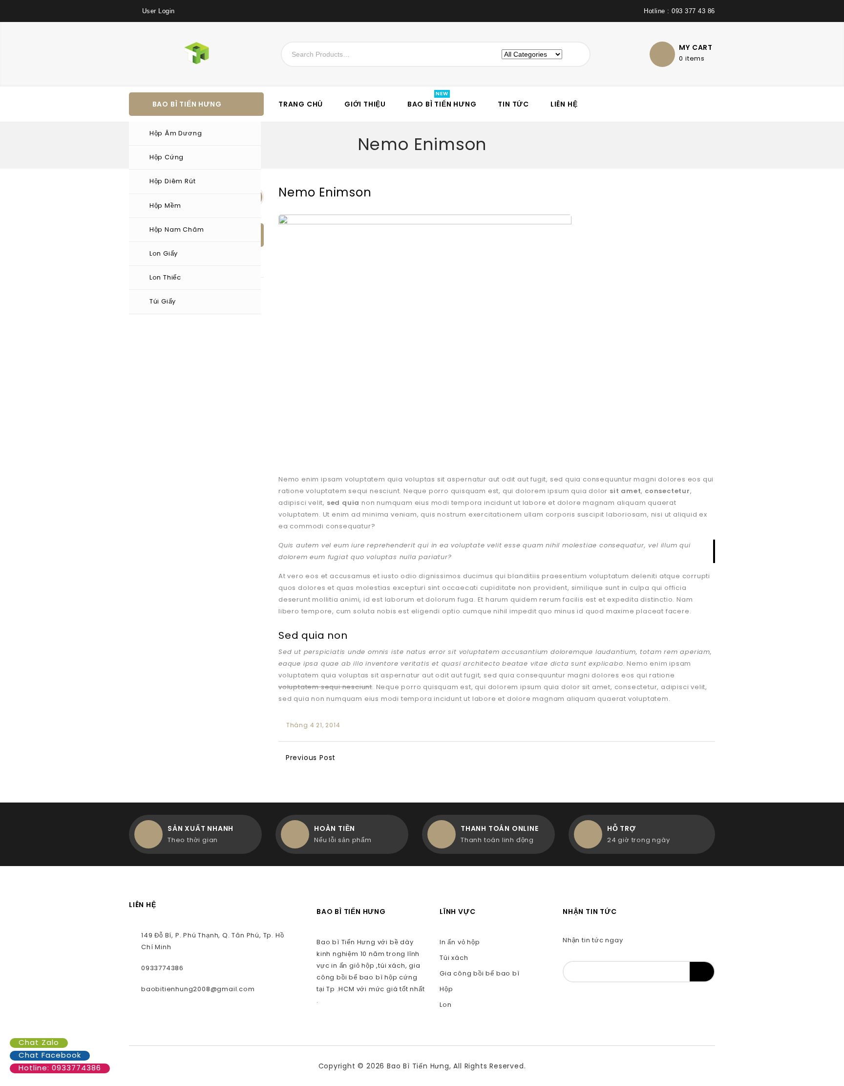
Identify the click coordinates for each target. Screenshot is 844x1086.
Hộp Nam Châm (176, 229)
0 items (692, 58)
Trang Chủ (300, 104)
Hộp (446, 989)
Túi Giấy (162, 301)
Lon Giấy (163, 253)
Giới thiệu (365, 104)
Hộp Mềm (165, 205)
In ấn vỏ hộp (460, 942)
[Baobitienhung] (175, 53)
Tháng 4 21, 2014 (313, 725)
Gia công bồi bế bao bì (480, 973)
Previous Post (311, 757)
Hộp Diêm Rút (172, 181)
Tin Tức (513, 104)
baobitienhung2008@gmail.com (198, 989)
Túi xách (454, 957)
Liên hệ (564, 104)
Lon (445, 1004)
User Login (158, 11)
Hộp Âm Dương (175, 133)
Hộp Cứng (166, 157)
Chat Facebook (50, 1055)
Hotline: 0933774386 (60, 1068)
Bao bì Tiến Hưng (442, 104)
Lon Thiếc (165, 277)
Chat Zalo (39, 1042)
